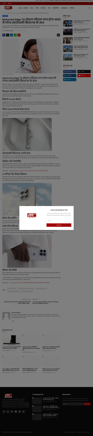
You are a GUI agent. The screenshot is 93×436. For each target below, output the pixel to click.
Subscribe (58, 225)
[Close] (72, 207)
